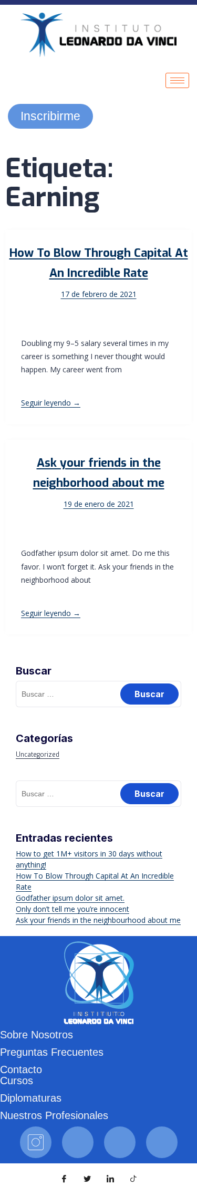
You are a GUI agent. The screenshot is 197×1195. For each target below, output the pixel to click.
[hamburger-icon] (177, 80)
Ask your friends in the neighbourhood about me (98, 920)
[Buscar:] (98, 694)
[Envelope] (162, 1142)
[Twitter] (87, 1179)
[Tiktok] (120, 1142)
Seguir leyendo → (50, 403)
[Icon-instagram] (35, 1142)
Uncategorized (37, 754)
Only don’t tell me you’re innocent (72, 909)
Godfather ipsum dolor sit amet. (70, 898)
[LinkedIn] (110, 1179)
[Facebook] (78, 1142)
